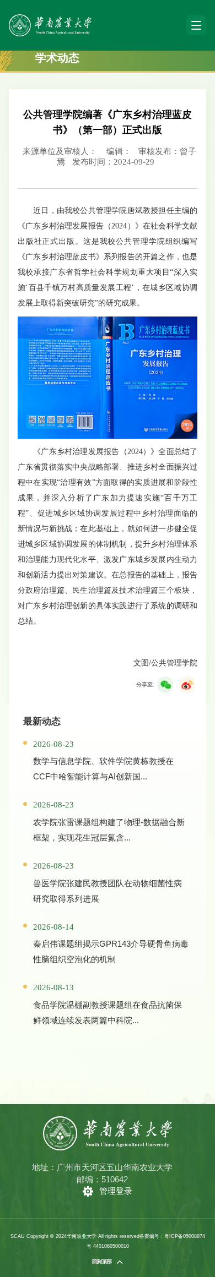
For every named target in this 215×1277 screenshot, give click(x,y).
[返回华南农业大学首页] (50, 18)
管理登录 (115, 1191)
